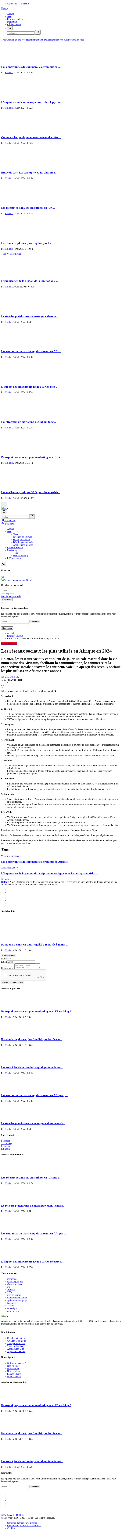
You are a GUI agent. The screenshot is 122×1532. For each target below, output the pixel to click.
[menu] (4, 504)
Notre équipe (13, 1368)
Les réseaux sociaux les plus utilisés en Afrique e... (31, 1177)
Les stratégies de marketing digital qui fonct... (29, 421)
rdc (8, 1287)
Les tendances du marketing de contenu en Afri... (31, 351)
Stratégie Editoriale (16, 1343)
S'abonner (34, 622)
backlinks (11, 1303)
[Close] (2, 576)
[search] (10, 28)
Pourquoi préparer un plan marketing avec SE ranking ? (36, 1011)
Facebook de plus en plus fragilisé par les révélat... (31, 1039)
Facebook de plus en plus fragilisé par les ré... (28, 243)
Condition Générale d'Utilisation (22, 1523)
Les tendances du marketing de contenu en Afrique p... (34, 1095)
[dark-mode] (3, 564)
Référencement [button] (14, 24)
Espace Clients (14, 1374)
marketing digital (15, 1281)
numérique (12, 1308)
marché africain (14, 1295)
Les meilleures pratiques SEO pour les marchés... (30, 492)
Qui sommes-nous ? (16, 1363)
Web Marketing (13, 254)
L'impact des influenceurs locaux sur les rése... (29, 386)
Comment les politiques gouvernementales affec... (31, 137)
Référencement (14, 558)
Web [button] (9, 16)
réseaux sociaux (14, 1284)
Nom (3, 958)
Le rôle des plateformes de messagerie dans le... (29, 316)
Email (4, 961)
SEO (9, 1292)
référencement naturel (17, 1297)
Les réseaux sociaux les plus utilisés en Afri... (28, 207)
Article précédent (12, 856)
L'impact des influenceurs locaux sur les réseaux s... (32, 1261)
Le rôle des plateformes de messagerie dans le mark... (33, 1123)
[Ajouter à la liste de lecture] (2, 688)
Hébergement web (34, 39)
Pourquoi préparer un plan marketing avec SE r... (31, 457)
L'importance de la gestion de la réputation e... (29, 280)
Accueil (10, 13)
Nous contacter (14, 1376)
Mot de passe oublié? (11, 596)
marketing (12, 1279)
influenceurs (13, 1311)
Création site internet (16, 1338)
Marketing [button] (12, 21)
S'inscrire (25, 3)
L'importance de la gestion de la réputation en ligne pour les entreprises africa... (49, 873)
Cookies (11, 1528)
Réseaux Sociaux (15, 547)
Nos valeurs (12, 1366)
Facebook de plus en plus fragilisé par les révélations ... (34, 944)
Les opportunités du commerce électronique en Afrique (34, 861)
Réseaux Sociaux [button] (15, 19)
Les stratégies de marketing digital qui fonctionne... (32, 1067)
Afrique (10, 1305)
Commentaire (7, 968)
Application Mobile (16, 1351)
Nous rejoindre (14, 1371)
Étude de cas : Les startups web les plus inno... (29, 172)
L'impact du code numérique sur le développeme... (31, 102)
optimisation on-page (17, 1300)
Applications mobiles (74, 39)
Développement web (54, 39)
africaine (11, 1289)
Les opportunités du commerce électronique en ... (31, 66)
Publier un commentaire (12, 982)
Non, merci (7, 628)
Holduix (9, 72)
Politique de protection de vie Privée (24, 1525)
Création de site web (16, 39)
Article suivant (8, 867)
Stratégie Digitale (15, 1346)
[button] (9, 531)
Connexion (12, 3)
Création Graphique (16, 1341)
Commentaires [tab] (8, 956)
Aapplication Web (15, 1349)
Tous (3, 39)
